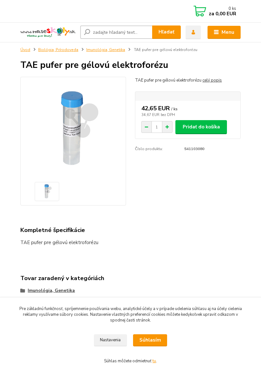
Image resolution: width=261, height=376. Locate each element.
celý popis (212, 80)
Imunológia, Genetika (105, 49)
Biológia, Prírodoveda (58, 49)
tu (154, 361)
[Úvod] (47, 32)
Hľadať (166, 32)
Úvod (25, 49)
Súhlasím (150, 340)
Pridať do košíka (201, 127)
